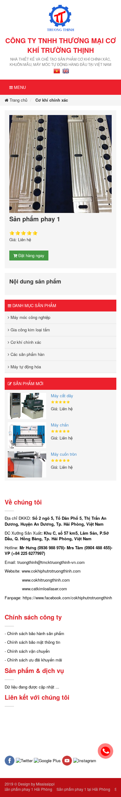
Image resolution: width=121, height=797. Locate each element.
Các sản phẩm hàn (26, 354)
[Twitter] (24, 760)
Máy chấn (60, 425)
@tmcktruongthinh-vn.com (61, 562)
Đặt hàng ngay (30, 255)
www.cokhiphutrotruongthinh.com (51, 571)
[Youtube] (67, 760)
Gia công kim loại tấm (29, 330)
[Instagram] (84, 760)
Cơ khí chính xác (51, 100)
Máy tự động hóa (25, 367)
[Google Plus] (47, 760)
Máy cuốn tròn (64, 454)
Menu (19, 87)
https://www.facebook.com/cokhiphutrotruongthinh (67, 598)
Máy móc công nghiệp (29, 317)
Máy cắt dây (62, 395)
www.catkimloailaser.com (44, 589)
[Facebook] (10, 760)
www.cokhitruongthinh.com (46, 580)
